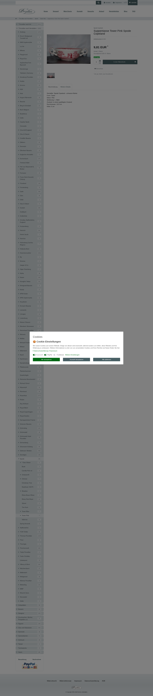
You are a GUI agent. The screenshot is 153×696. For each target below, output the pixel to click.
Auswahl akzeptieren (76, 359)
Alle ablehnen (106, 359)
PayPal (49, 355)
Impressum (53, 351)
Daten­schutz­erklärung (41, 351)
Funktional (60, 355)
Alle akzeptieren (46, 359)
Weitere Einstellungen (72, 355)
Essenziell (39, 355)
